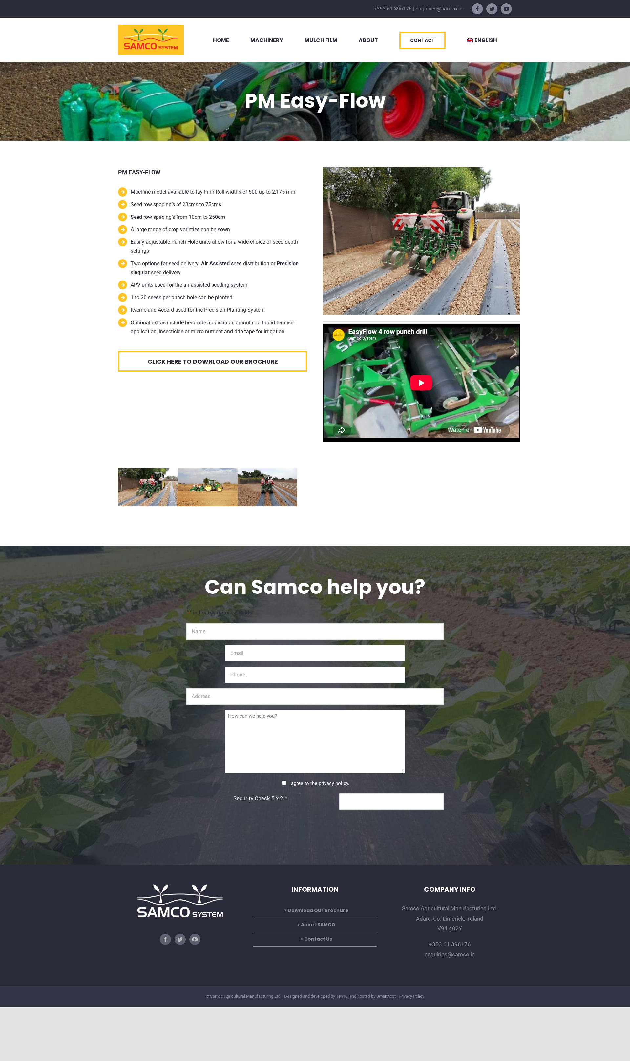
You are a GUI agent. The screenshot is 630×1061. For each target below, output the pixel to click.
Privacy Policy (411, 996)
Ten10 (341, 996)
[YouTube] (194, 939)
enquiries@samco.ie (439, 9)
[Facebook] (165, 939)
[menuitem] (482, 40)
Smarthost (386, 996)
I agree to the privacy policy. (318, 783)
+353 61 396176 (393, 9)
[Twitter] (180, 939)
